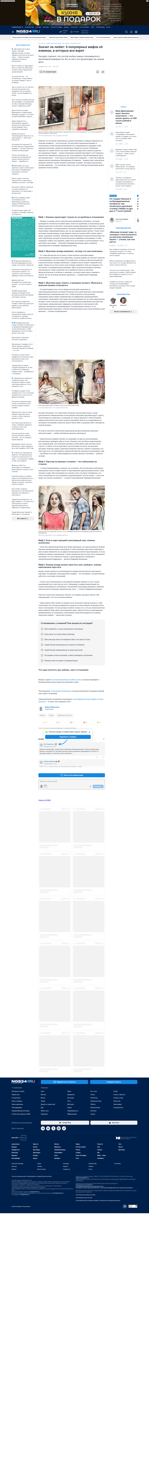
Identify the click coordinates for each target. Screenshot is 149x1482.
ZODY (92, 27)
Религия (93, 843)
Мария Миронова (52, 707)
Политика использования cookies (85, 927)
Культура (70, 830)
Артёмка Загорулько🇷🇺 (50, 761)
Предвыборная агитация (20, 843)
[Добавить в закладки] (98, 72)
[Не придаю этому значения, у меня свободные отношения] (42, 655)
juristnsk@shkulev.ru (58, 925)
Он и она (94, 824)
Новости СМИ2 (44, 800)
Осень (93, 827)
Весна (43, 830)
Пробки (75, 32)
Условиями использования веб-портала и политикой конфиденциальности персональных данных (104, 920)
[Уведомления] (131, 32)
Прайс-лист (16, 827)
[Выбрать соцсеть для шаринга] (103, 72)
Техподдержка (17, 840)
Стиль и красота (119, 827)
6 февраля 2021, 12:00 (44, 66)
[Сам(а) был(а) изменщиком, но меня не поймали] (42, 645)
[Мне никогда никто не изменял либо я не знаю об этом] (42, 639)
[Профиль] (136, 32)
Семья (93, 846)
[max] (59, 861)
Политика (94, 830)
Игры (108, 27)
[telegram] (43, 861)
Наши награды (17, 833)
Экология (116, 833)
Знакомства (29, 27)
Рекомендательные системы (84, 930)
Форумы (46, 27)
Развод (51, 715)
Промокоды (100, 27)
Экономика (117, 837)
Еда (42, 840)
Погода (38, 27)
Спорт (115, 824)
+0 (97, 757)
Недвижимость (17, 27)
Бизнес (43, 827)
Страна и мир (118, 830)
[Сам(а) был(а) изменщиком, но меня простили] (42, 650)
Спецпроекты (118, 840)
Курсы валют (84, 27)
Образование (72, 846)
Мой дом (70, 837)
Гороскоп (74, 27)
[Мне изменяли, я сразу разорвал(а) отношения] (42, 629)
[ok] (53, 861)
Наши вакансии (17, 837)
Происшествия (96, 833)
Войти (45, 787)
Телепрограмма (56, 27)
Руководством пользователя (84, 917)
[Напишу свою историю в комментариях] (42, 660)
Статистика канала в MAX (21, 846)
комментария (49, 72)
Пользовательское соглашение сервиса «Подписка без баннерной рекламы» (98, 933)
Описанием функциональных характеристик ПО (89, 918)
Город (43, 833)
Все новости (23, 45)
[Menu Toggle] (12, 32)
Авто (42, 824)
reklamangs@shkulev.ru (82, 910)
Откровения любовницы (61, 691)
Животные (45, 843)
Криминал (71, 827)
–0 (102, 757)
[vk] (48, 861)
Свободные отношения (64, 715)
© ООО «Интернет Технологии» (21, 939)
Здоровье (44, 846)
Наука (69, 840)
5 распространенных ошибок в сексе (67, 680)
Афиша (66, 27)
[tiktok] (64, 861)
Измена (42, 715)
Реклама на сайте (18, 824)
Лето (69, 833)
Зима (69, 824)
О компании (16, 830)
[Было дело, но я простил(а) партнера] (42, 634)
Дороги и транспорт (48, 837)
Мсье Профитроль (49, 744)
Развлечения (95, 840)
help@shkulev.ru (24, 927)
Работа (93, 837)
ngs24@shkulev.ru (34, 924)
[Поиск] (126, 32)
